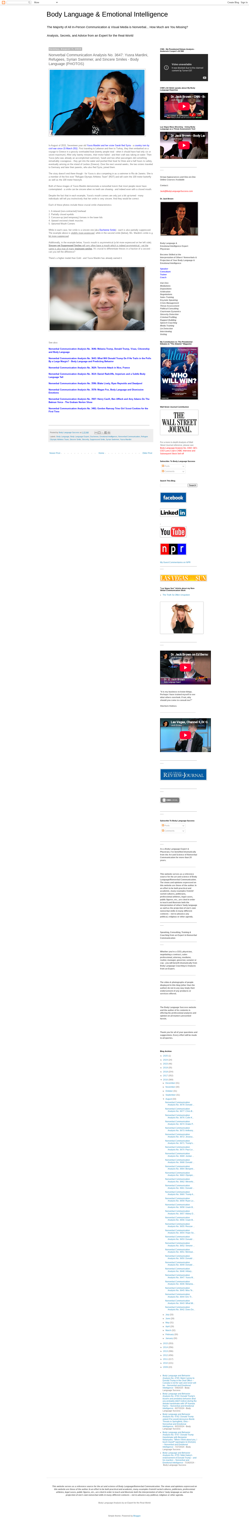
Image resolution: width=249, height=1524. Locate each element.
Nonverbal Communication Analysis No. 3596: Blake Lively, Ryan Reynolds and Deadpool (95, 383)
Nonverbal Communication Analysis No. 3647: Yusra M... (179, 1276)
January (169, 1338)
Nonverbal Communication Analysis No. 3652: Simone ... (180, 1244)
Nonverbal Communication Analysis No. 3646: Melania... (179, 1282)
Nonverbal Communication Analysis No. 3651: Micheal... (179, 1250)
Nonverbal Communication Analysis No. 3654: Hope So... (180, 1231)
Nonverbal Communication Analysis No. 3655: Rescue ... (180, 1225)
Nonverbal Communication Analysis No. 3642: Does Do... (180, 1308)
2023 (165, 1064)
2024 (165, 1060)
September (170, 1095)
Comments (169, 471)
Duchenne (94, 437)
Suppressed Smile (97, 439)
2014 (165, 1347)
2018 (165, 1072)
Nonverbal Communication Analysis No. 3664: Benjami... (180, 1167)
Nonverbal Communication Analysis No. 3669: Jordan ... (179, 1154)
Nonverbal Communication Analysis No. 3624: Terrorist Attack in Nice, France (89, 367)
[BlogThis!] (99, 432)
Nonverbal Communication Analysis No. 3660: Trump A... (180, 1193)
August (168, 1099)
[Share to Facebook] (105, 432)
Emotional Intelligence (108, 437)
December (170, 1083)
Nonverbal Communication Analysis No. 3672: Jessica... (179, 1135)
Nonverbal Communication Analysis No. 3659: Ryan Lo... (180, 1199)
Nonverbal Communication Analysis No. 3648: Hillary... (179, 1270)
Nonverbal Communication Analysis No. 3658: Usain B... (179, 1206)
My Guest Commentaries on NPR (175, 562)
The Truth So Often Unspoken (176, 595)
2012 (165, 1355)
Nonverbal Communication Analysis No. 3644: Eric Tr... (179, 1295)
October (169, 1091)
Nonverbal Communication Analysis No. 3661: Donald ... (179, 1186)
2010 (165, 1363)
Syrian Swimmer (112, 439)
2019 (165, 1067)
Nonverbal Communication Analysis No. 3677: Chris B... (179, 1110)
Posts (167, 466)
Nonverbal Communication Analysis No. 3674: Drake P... (179, 1122)
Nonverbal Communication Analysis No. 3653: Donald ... (179, 1238)
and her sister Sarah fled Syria (116, 145)
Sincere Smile (75, 439)
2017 (165, 1075)
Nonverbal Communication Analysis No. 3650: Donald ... (179, 1257)
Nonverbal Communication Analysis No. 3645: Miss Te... (179, 1289)
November (170, 1087)
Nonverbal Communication (129, 437)
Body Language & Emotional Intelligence (107, 14)
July (167, 1314)
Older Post (147, 453)
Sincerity (85, 439)
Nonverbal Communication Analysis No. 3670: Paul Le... (179, 1148)
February (169, 1334)
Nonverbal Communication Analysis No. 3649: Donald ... (179, 1263)
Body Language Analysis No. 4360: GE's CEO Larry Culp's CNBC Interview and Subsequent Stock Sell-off (178, 451)
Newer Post (54, 453)
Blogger (136, 1516)
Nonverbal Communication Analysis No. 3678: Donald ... (179, 1103)
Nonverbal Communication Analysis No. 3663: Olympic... (179, 1174)
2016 (165, 1080)
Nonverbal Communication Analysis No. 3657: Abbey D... (180, 1212)
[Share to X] (102, 432)
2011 (165, 1359)
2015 (165, 1343)
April (167, 1326)
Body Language (62, 437)
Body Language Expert (79, 437)
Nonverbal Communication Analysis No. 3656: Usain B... (179, 1218)
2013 (165, 1351)
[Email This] (96, 432)
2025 (165, 1056)
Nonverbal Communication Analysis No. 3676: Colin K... (179, 1116)
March (168, 1330)
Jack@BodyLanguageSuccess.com (176, 191)
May (167, 1322)
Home (101, 453)
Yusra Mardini (93, 145)
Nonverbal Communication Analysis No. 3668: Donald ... (179, 1161)
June (168, 1318)
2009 (165, 1367)
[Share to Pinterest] (109, 432)
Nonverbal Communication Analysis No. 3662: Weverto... (180, 1180)
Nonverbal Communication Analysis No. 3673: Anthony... (179, 1129)
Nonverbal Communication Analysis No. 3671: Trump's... (179, 1142)
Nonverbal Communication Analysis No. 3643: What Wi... (180, 1302)
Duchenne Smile (107, 230)
